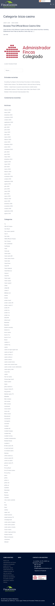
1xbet (5, 248)
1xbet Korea (7, 263)
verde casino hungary (9, 522)
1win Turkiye (7, 241)
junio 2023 (7, 154)
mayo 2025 (7, 132)
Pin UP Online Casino (9, 470)
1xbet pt (6, 273)
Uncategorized (8, 519)
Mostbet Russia (8, 440)
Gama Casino (7, 381)
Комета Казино (8, 534)
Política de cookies (40, 600)
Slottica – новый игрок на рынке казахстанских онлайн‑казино (20, 87)
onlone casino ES (8, 458)
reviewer (6, 497)
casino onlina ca (8, 354)
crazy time (7, 371)
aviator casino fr (8, 305)
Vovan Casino (7, 529)
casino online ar (8, 357)
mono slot (6, 411)
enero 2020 (7, 174)
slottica (6, 509)
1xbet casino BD (8, 256)
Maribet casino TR (8, 394)
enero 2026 (7, 112)
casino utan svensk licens (10, 364)
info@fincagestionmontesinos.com (43, 568)
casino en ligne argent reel (11, 349)
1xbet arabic (7, 253)
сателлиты (7, 539)
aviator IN (6, 307)
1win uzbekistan (8, 243)
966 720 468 (37, 564)
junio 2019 (7, 188)
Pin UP (6, 465)
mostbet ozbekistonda (10, 438)
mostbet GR (7, 428)
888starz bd (7, 293)
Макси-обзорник (8, 537)
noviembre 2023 (8, 149)
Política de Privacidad (28, 600)
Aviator (6, 298)
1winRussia (7, 246)
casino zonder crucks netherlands (12, 367)
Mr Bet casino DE (8, 445)
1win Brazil (7, 229)
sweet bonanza (8, 514)
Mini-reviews (7, 403)
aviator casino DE (8, 302)
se (5, 502)
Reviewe (6, 495)
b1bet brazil (7, 320)
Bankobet (6, 322)
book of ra (7, 335)
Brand (5, 339)
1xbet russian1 (7, 283)
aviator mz (7, 312)
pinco (5, 475)
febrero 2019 (7, 198)
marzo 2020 (7, 169)
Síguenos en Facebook (40, 570)
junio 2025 (7, 129)
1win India (6, 236)
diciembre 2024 (8, 144)
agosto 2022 (7, 161)
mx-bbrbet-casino (8, 450)
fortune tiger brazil (9, 379)
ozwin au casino (8, 460)
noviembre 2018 (8, 206)
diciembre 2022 (8, 159)
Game (5, 384)
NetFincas (12, 600)
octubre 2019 (7, 179)
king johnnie (7, 391)
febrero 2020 (7, 171)
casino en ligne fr (8, 352)
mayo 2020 (7, 164)
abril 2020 (7, 166)
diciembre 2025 (8, 115)
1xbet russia (7, 278)
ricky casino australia (9, 500)
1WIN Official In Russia (10, 238)
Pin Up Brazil (7, 468)
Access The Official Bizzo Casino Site (21, 25)
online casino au (8, 455)
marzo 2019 (7, 196)
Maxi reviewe (7, 399)
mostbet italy (7, 433)
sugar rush (7, 512)
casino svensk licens (9, 362)
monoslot (6, 423)
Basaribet (6, 325)
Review (6, 492)
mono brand (7, 408)
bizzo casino (15, 22)
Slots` (5, 507)
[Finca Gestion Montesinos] (9, 4)
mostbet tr (7, 443)
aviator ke (6, 310)
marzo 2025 (7, 137)
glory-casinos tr (8, 386)
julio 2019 (6, 186)
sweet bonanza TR (9, 517)
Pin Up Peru (7, 473)
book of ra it (7, 337)
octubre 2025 (7, 119)
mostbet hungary (8, 431)
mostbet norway (8, 436)
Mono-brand (7, 413)
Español (43, 1)
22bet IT (6, 290)
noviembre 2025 (8, 117)
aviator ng (6, 315)
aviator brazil (7, 300)
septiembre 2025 (8, 122)
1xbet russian (7, 280)
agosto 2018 (7, 213)
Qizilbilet (6, 487)
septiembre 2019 (8, 181)
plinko (5, 477)
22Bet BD (6, 288)
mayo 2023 (7, 156)
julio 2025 (6, 127)
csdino (6, 374)
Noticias (6, 453)
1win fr (6, 233)
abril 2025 (7, 134)
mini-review (7, 401)
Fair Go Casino (8, 376)
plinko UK (6, 482)
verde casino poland (9, 524)
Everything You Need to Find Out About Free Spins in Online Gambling (22, 82)
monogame (7, 421)
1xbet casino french (9, 258)
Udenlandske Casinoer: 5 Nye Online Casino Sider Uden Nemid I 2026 (22, 89)
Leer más (5, 34)
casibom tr (7, 342)
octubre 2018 (7, 208)
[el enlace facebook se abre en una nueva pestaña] (53, 603)
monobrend (7, 418)
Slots (5, 505)
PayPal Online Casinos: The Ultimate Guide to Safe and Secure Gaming (22, 84)
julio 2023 (6, 152)
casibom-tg (7, 344)
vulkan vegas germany (10, 532)
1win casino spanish (9, 231)
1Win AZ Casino (8, 226)
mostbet (6, 426)
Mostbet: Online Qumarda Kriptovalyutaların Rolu (16, 92)
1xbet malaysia (8, 268)
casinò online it (8, 359)
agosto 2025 (7, 124)
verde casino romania (9, 527)
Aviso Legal (19, 600)
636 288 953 (37, 566)
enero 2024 (7, 147)
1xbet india (7, 261)
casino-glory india (8, 369)
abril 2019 (6, 193)
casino (6, 347)
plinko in (6, 480)
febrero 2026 (7, 110)
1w (5, 224)
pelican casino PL (8, 463)
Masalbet (6, 396)
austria (6, 295)
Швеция (6, 542)
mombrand (7, 406)
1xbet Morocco (8, 270)
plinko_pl (6, 485)
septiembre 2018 (8, 211)
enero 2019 (7, 201)
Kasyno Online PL (8, 389)
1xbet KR (6, 265)
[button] (50, 4)
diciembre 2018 (8, 203)
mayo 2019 (7, 191)
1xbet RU (6, 275)
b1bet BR (6, 317)
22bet (5, 285)
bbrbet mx (7, 330)
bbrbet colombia (8, 327)
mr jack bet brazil (8, 448)
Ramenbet (6, 490)
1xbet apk (6, 251)
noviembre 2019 (8, 176)
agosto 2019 (7, 184)
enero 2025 (7, 142)
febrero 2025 (7, 139)
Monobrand (7, 416)
